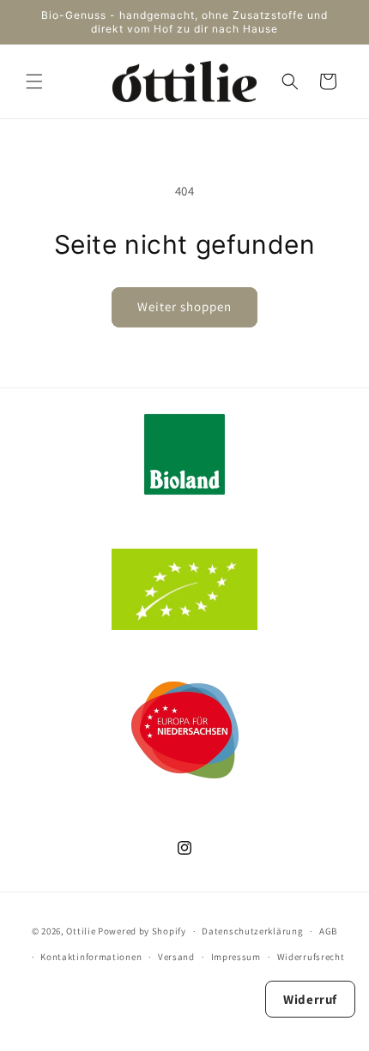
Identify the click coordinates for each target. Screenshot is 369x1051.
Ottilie (80, 931)
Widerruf (310, 999)
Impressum (236, 957)
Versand (176, 957)
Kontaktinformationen (91, 957)
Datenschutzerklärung (252, 931)
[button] (34, 81)
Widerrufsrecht (311, 957)
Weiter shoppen (184, 306)
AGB (328, 931)
